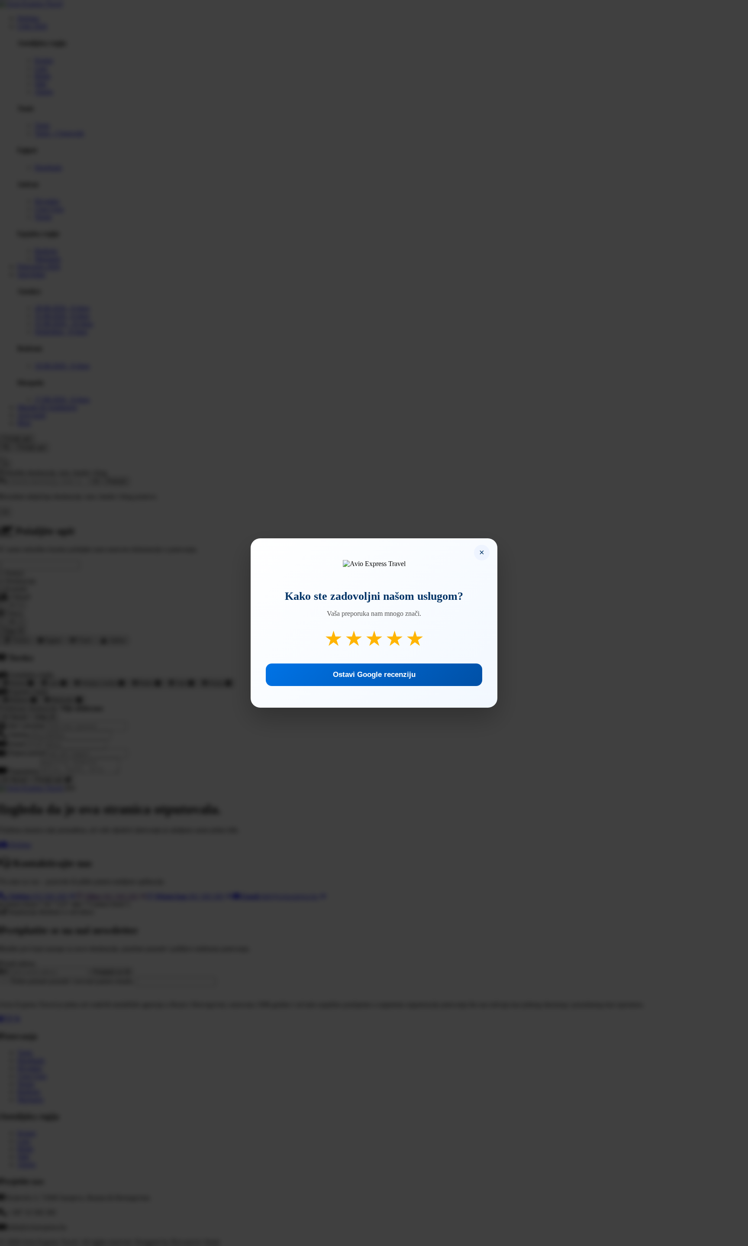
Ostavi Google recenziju (374, 674)
